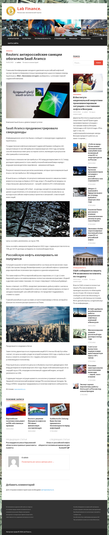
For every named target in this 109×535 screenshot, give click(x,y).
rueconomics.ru (19, 389)
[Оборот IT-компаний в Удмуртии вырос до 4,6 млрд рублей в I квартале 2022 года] (79, 196)
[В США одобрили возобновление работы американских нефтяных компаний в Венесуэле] (79, 316)
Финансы (73, 38)
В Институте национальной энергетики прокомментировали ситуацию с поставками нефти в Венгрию (88, 103)
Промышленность (43, 38)
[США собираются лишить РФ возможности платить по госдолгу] (88, 266)
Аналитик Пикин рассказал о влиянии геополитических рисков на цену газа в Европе (95, 215)
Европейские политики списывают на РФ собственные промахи (15, 422)
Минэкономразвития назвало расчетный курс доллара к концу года (97, 334)
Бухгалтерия (13, 38)
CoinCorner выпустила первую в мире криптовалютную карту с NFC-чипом (95, 352)
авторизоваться (47, 490)
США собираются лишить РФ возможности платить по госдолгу (87, 273)
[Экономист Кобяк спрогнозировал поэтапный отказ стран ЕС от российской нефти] (79, 236)
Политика (26, 38)
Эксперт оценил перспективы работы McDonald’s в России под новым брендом (90, 387)
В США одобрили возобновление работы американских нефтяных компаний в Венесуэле (95, 315)
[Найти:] (88, 62)
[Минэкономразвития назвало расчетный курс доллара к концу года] (79, 337)
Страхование (60, 38)
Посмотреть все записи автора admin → (38, 462)
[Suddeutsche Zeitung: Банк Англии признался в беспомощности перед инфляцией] (60, 416)
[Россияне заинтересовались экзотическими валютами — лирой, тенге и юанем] (79, 373)
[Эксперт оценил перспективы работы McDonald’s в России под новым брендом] (75, 388)
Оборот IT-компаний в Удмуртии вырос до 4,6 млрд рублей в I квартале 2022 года (95, 195)
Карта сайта (13, 43)
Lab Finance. (29, 8)
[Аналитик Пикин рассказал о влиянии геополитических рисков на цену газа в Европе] (79, 217)
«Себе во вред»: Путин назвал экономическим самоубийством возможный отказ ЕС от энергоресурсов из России (95, 152)
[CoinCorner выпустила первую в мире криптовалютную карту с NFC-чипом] (79, 354)
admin (19, 62)
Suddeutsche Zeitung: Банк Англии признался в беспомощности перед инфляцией (60, 423)
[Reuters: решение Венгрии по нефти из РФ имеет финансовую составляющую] (38, 416)
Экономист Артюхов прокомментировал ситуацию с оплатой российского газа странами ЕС (96, 174)
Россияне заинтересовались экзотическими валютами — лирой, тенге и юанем (96, 371)
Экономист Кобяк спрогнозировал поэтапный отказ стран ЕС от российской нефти (95, 234)
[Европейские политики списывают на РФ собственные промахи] (16, 416)
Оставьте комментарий (30, 62)
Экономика (86, 38)
